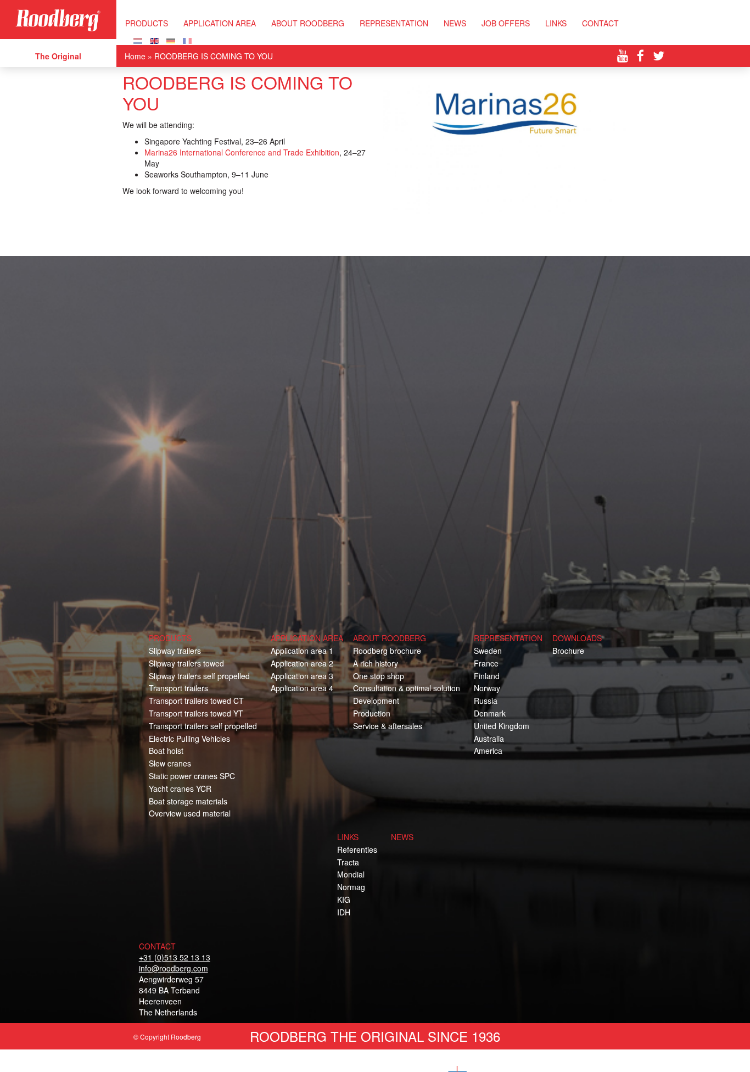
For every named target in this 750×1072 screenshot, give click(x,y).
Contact (600, 23)
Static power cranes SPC (192, 775)
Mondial (351, 874)
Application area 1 (302, 650)
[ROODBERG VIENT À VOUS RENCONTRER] (187, 40)
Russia (485, 700)
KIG (343, 899)
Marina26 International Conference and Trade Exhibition (241, 152)
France (486, 663)
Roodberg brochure (387, 650)
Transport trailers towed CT (196, 700)
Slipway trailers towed (186, 663)
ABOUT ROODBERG (307, 23)
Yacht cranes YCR (180, 788)
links (348, 836)
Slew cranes (170, 763)
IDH (343, 912)
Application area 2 (302, 663)
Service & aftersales (387, 725)
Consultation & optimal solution (406, 687)
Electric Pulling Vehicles (189, 738)
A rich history (375, 663)
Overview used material (190, 813)
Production (371, 713)
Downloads (577, 637)
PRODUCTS (146, 23)
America (488, 750)
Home (135, 56)
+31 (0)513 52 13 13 (174, 957)
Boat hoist (166, 750)
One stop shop (378, 675)
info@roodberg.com (173, 968)
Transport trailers (178, 687)
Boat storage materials (188, 801)
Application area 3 (302, 675)
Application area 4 (302, 687)
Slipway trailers (175, 650)
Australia (489, 738)
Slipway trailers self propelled (199, 675)
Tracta (348, 862)
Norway (487, 687)
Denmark (490, 713)
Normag (351, 886)
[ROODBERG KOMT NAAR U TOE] (138, 40)
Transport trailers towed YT (196, 713)
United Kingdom (501, 725)
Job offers (506, 23)
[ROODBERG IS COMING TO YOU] (154, 40)
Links (556, 23)
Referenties (357, 849)
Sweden (488, 650)
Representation (394, 23)
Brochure (568, 650)
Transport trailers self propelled (203, 725)
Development (376, 700)
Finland (487, 675)
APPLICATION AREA (219, 23)
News (455, 23)
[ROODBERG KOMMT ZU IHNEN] (171, 40)
